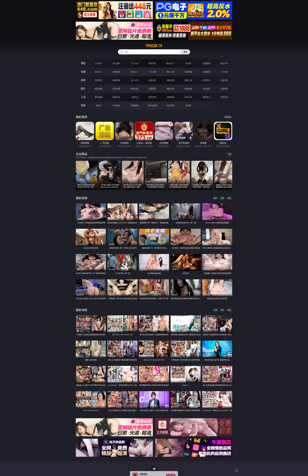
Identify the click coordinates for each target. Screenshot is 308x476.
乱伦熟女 (206, 80)
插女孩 (98, 105)
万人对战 (134, 63)
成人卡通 (134, 80)
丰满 (215, 310)
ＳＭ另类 (224, 72)
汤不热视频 (152, 105)
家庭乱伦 (116, 97)
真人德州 (116, 63)
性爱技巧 (224, 97)
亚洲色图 (116, 88)
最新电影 (81, 310)
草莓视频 (134, 105)
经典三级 (188, 80)
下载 (229, 154)
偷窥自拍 (98, 88)
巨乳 (222, 198)
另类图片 (224, 88)
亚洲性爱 (98, 80)
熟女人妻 (170, 72)
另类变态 (224, 80)
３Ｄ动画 (152, 72)
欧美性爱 (152, 80)
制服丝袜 (170, 80)
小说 (83, 97)
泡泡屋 (188, 105)
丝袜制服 (188, 72)
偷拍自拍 (116, 80)
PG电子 (98, 63)
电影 (83, 80)
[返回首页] (236, 471)
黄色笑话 (206, 97)
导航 (83, 105)
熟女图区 (206, 88)
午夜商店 (116, 105)
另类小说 (188, 97)
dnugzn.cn (154, 45)
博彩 (83, 63)
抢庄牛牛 (224, 63)
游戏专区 (152, 63)
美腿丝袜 (170, 88)
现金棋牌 (206, 63)
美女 (215, 198)
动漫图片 (152, 88)
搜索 (185, 52)
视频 (83, 71)
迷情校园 (170, 97)
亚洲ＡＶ (98, 72)
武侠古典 (152, 97)
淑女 (222, 310)
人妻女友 (134, 97)
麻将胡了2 (170, 63)
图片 (83, 88)
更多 (229, 198)
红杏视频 (170, 105)
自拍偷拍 (116, 72)
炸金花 (188, 63)
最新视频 (81, 198)
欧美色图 (134, 88)
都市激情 (98, 97)
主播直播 (206, 72)
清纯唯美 (188, 88)
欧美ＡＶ (134, 72)
